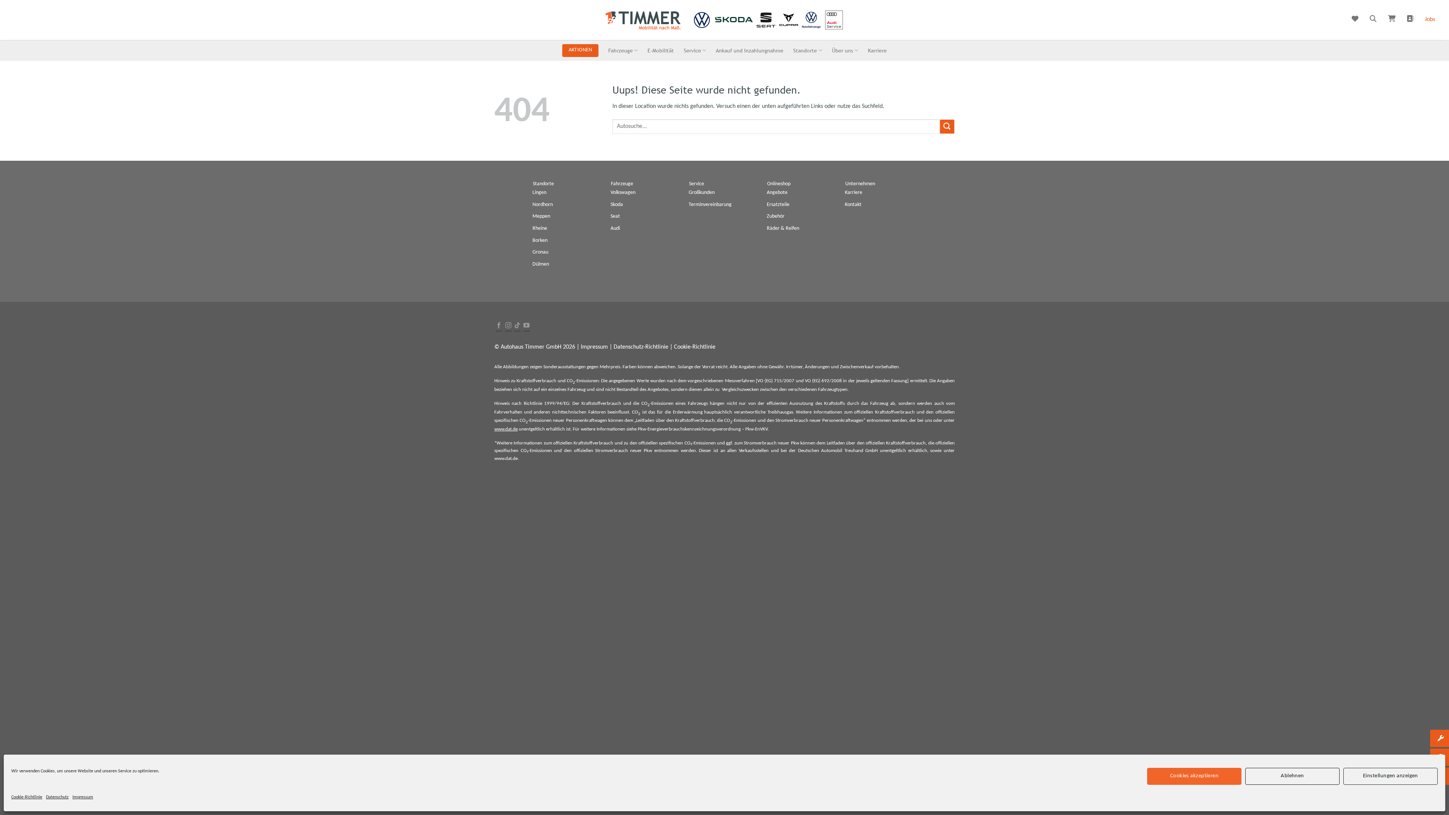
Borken (540, 240)
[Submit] (947, 126)
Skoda (617, 205)
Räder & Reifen (783, 228)
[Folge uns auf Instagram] (508, 326)
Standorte (805, 50)
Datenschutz (57, 797)
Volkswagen (623, 192)
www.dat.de (506, 429)
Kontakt (853, 205)
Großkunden (702, 192)
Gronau (540, 252)
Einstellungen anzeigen (1390, 776)
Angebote (777, 192)
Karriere (877, 50)
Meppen (541, 216)
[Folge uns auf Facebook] (499, 326)
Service (692, 50)
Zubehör (775, 216)
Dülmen (540, 264)
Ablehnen (1292, 776)
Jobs (1430, 20)
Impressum (82, 797)
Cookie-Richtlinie (26, 797)
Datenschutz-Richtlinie (641, 347)
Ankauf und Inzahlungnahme (749, 50)
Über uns (842, 50)
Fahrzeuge (620, 50)
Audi (615, 228)
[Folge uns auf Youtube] (526, 326)
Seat (615, 216)
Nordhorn (542, 205)
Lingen (539, 192)
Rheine (539, 228)
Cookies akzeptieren (1194, 776)
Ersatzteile (778, 205)
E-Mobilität (661, 50)
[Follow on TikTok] (517, 326)
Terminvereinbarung (710, 205)
